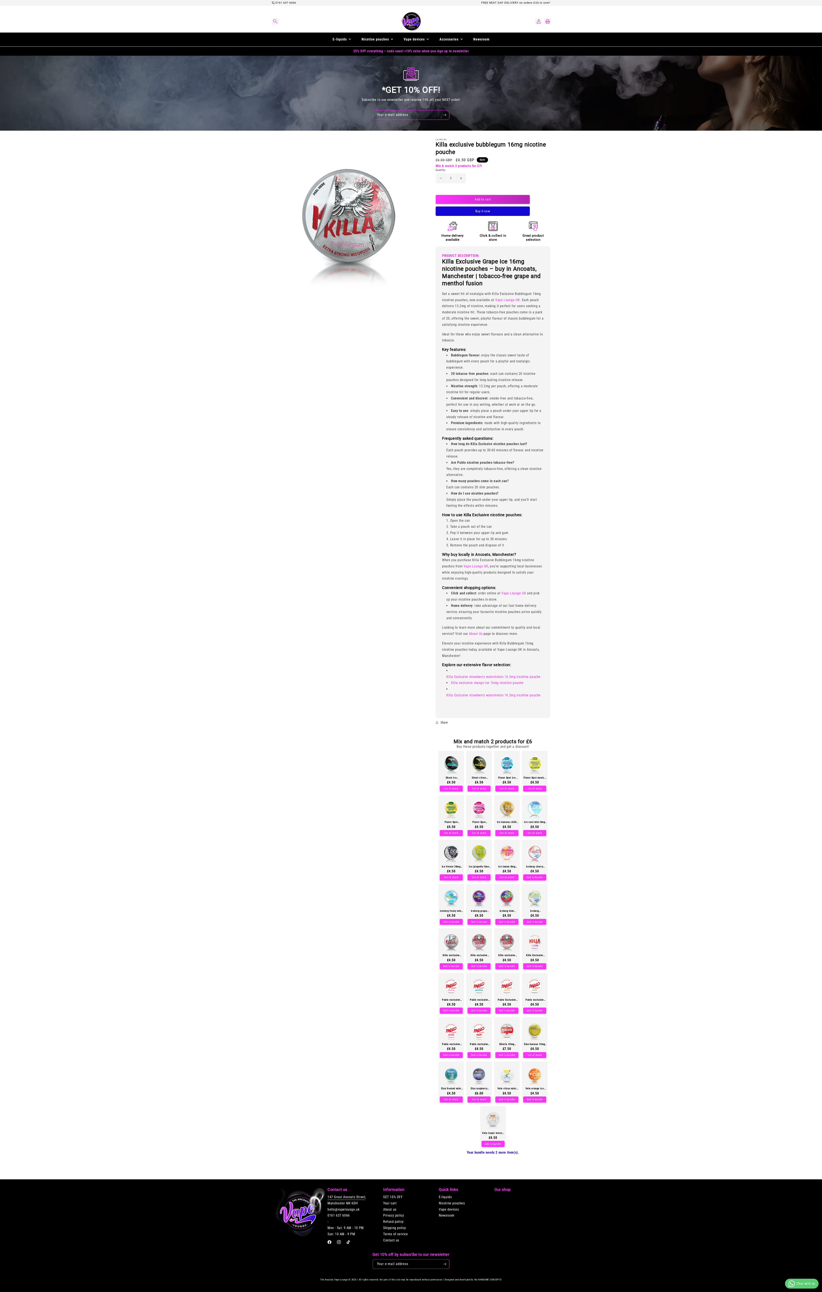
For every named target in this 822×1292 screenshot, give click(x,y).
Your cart (389, 1203)
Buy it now (482, 211)
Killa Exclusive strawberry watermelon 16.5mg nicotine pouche (493, 676)
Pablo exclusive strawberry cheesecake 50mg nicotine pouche (451, 1044)
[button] (275, 21)
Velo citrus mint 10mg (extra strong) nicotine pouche (506, 1088)
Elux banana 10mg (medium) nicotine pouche (534, 1044)
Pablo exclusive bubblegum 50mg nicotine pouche (451, 999)
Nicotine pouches (452, 1203)
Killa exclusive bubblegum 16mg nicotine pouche (451, 955)
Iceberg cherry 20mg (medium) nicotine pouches (535, 866)
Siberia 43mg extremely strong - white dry (507, 1044)
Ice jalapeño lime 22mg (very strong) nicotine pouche (479, 866)
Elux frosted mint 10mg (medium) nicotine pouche (451, 1088)
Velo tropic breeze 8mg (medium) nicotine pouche (493, 1132)
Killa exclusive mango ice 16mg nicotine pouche (487, 683)
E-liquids (445, 1197)
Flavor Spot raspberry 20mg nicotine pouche (479, 822)
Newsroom (446, 1216)
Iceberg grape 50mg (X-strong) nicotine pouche (479, 910)
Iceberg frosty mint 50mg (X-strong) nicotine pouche (451, 910)
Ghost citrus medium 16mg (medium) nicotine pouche (479, 777)
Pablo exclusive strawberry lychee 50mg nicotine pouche (479, 1044)
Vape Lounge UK (507, 300)
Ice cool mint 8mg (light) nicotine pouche (534, 822)
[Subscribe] (444, 115)
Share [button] (444, 722)
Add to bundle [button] (535, 877)
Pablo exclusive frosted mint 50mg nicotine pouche (479, 999)
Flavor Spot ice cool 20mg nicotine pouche (507, 777)
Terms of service (395, 1234)
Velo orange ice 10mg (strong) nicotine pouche (534, 1088)
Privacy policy (393, 1216)
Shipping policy (394, 1228)
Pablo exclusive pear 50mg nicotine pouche (534, 999)
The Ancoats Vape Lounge (334, 1279)
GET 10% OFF (393, 1197)
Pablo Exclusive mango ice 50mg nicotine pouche (506, 999)
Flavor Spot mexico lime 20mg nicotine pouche (534, 777)
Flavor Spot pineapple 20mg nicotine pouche (451, 822)
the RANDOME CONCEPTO (488, 1279)
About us (389, 1209)
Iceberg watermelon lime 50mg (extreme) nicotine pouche (534, 910)
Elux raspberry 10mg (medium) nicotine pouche (479, 1088)
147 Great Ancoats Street (346, 1197)
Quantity (440, 169)
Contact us (391, 1240)
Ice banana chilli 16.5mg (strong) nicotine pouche (507, 822)
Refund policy (393, 1222)
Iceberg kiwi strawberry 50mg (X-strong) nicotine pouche (507, 910)
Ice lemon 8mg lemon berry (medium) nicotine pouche (506, 866)
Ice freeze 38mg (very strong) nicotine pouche (451, 866)
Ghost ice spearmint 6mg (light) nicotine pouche (451, 777)
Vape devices (449, 1209)
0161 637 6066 (285, 2)
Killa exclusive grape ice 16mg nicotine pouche (479, 955)
